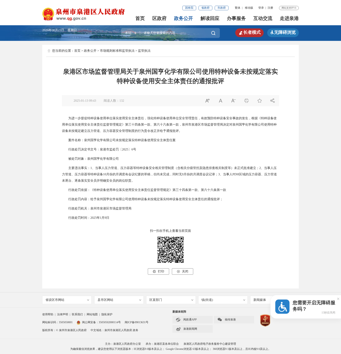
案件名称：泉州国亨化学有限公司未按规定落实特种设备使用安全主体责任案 (119, 140)
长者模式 (249, 32)
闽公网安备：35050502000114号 (101, 322)
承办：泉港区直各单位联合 (162, 343)
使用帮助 (47, 314)
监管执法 (144, 50)
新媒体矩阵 (179, 311)
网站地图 (92, 314)
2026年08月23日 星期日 (59, 30)
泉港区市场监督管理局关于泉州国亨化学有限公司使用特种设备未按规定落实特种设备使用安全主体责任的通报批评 (170, 76)
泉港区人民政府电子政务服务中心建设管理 (210, 343)
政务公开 (183, 18)
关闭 (182, 271)
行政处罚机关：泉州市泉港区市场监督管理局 (96, 208)
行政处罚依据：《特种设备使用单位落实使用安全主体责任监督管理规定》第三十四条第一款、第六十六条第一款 (144, 190)
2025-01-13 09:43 (85, 100)
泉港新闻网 (186, 329)
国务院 (189, 7)
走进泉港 (289, 18)
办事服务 (236, 18)
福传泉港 (226, 319)
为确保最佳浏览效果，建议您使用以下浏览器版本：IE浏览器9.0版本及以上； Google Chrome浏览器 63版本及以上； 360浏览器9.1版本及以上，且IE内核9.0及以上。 (170, 348)
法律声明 (62, 314)
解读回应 (209, 18)
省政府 (205, 7)
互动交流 (262, 18)
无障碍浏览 (283, 32)
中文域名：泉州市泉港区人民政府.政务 (114, 330)
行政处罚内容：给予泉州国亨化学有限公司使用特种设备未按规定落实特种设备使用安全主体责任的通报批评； (142, 199)
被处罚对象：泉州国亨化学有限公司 (90, 158)
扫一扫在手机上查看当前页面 (170, 230)
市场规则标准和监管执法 (117, 50)
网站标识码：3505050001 (57, 322)
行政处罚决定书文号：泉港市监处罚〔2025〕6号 (99, 149)
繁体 (237, 7)
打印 (158, 271)
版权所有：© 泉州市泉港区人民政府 (64, 330)
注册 (270, 7)
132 (121, 100)
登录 (261, 7)
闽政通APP (186, 319)
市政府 (221, 7)
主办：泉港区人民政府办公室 (123, 343)
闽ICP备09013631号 (136, 322)
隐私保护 (106, 314)
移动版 (249, 7)
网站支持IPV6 (289, 8)
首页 (140, 18)
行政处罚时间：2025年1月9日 (85, 217)
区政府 (159, 18)
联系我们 (77, 314)
